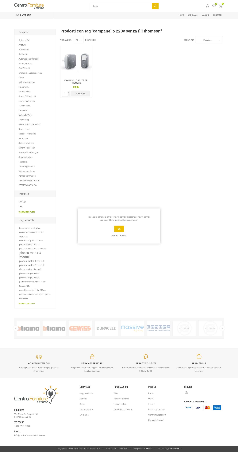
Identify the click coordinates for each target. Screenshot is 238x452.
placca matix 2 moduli (29, 244)
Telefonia (23, 162)
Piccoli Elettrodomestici (29, 124)
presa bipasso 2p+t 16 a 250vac (32, 290)
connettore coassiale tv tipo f (31, 232)
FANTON (22, 202)
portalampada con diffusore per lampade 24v (32, 284)
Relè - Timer (24, 129)
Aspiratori (23, 54)
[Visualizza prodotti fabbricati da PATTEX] (184, 328)
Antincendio (24, 49)
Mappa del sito (86, 393)
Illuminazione (24, 105)
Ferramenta (24, 87)
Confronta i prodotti (157, 415)
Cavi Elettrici (24, 68)
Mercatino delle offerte (29, 180)
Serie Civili (23, 138)
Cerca (155, 6)
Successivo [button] (222, 328)
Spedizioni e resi (121, 398)
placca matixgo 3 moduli (30, 269)
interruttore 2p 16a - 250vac (31, 240)
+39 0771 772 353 (22, 426)
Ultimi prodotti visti (156, 409)
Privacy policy (120, 404)
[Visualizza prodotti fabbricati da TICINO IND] (54, 328)
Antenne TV (24, 40)
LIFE (20, 206)
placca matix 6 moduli (31, 265)
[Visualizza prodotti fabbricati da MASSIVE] (132, 328)
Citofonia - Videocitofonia (30, 73)
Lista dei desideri (155, 420)
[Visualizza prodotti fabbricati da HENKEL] (210, 328)
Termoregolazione (27, 166)
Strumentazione (26, 157)
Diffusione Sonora (27, 82)
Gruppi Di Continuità (27, 96)
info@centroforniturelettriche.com (29, 435)
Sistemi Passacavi (27, 148)
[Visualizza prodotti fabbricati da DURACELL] (106, 328)
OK (119, 229)
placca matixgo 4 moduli (29, 273)
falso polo (23, 236)
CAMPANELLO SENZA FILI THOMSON (76, 81)
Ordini (150, 398)
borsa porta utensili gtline (29, 228)
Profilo (207, 6)
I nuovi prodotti (86, 409)
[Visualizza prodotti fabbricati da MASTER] (158, 328)
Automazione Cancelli (28, 59)
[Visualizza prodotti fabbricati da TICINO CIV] (28, 328)
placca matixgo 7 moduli (29, 278)
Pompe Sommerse (27, 176)
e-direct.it (148, 449)
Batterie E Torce (26, 63)
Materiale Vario (25, 115)
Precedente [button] (15, 328)
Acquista (80, 94)
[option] (28, 328)
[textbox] (121, 6)
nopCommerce (175, 449)
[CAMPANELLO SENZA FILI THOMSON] (76, 61)
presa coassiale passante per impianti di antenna (34, 296)
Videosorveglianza (27, 171)
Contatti (83, 398)
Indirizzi (151, 404)
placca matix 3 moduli (30, 255)
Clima (21, 77)
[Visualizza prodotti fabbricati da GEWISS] (80, 328)
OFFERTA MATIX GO (28, 185)
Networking (24, 120)
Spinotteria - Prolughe (28, 152)
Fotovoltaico (24, 91)
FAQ (116, 393)
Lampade (23, 110)
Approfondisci (119, 236)
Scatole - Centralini (27, 134)
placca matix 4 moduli (31, 261)
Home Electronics (27, 101)
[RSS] (187, 392)
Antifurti (22, 45)
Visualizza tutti (27, 212)
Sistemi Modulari (26, 143)
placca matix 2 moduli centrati (32, 248)
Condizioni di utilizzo (123, 409)
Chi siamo (84, 415)
